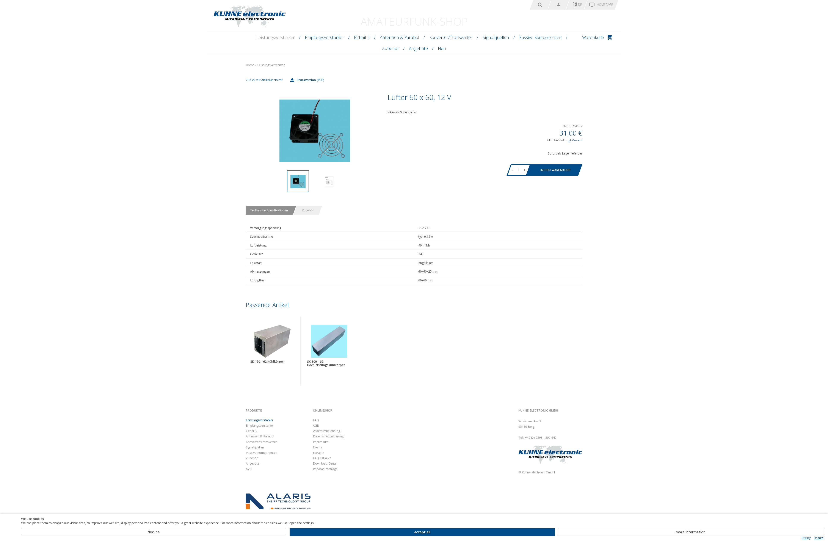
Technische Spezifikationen (269, 210)
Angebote (418, 48)
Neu (442, 48)
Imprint (818, 538)
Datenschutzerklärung (328, 436)
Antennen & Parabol (399, 37)
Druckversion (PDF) (310, 80)
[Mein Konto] (558, 5)
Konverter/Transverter (450, 37)
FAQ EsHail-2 (322, 458)
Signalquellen (496, 37)
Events (317, 447)
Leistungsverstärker (275, 37)
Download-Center (325, 463)
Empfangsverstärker (324, 37)
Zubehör (390, 48)
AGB (316, 425)
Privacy (806, 538)
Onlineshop (322, 410)
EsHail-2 (318, 453)
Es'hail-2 (362, 37)
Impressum (321, 442)
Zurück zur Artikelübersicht (264, 80)
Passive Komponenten (540, 37)
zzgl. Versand (574, 140)
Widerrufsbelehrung (326, 431)
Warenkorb (593, 37)
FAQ (316, 420)
